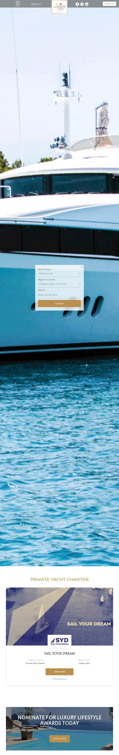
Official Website (59, 679)
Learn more (59, 672)
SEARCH (59, 303)
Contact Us (36, 4)
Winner (41, 290)
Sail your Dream (59, 654)
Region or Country (46, 280)
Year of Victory (44, 269)
